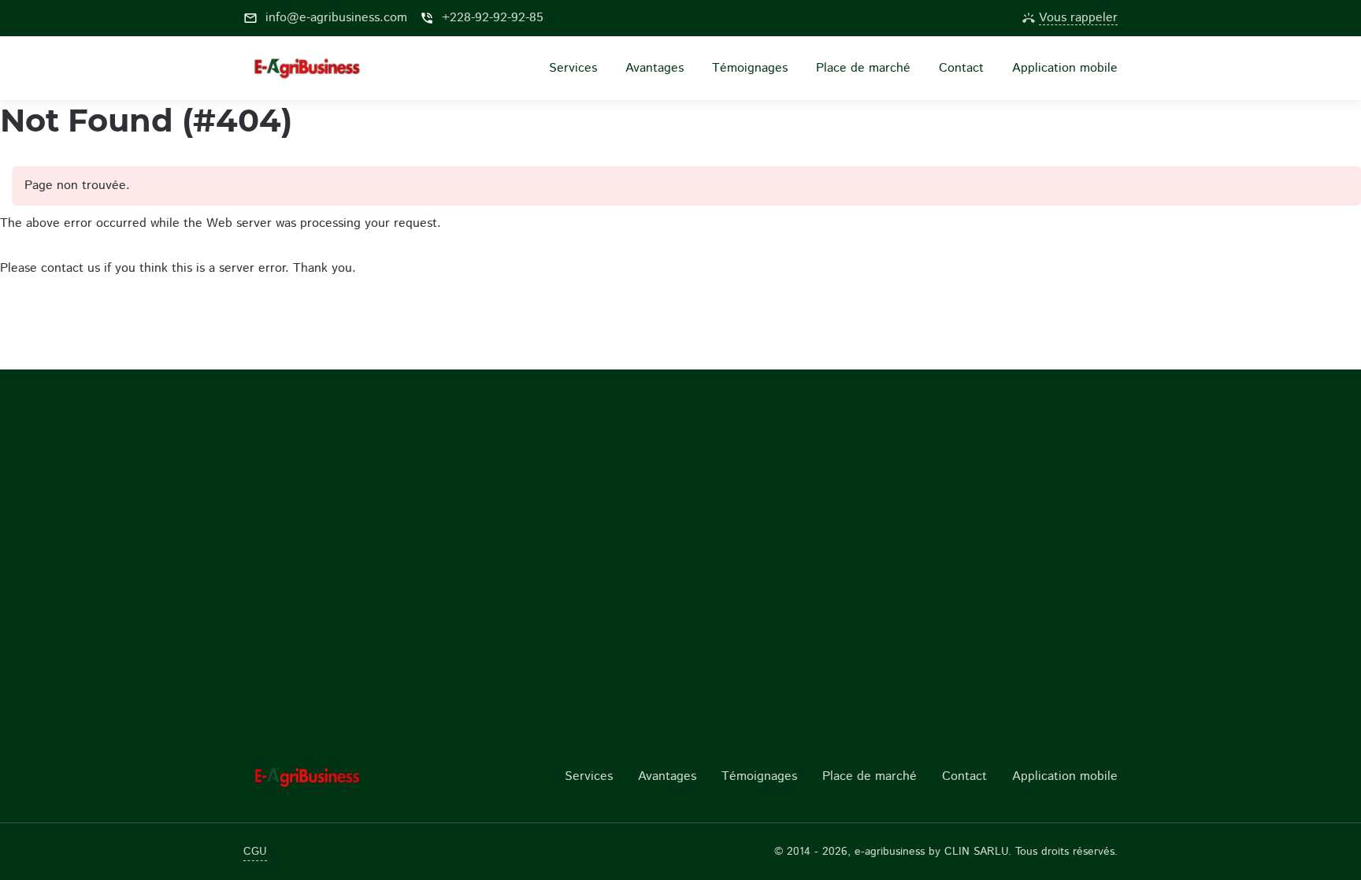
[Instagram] (937, 18)
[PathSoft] (343, 777)
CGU (255, 852)
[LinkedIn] (962, 18)
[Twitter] (987, 18)
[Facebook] (912, 18)
